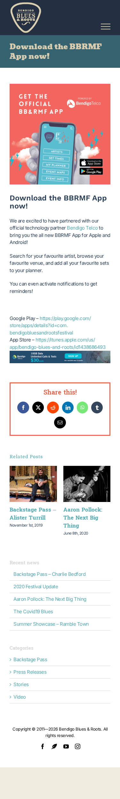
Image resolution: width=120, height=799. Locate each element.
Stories (21, 684)
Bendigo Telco (82, 228)
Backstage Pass (30, 659)
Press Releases (29, 672)
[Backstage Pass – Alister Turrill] (33, 469)
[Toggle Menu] (105, 26)
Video (19, 697)
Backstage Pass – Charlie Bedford (49, 574)
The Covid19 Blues (33, 611)
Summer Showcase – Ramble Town (51, 624)
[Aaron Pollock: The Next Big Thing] (87, 469)
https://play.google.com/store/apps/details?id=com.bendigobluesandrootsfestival (50, 325)
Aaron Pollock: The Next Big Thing (82, 518)
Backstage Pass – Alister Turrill (33, 514)
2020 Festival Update (35, 587)
